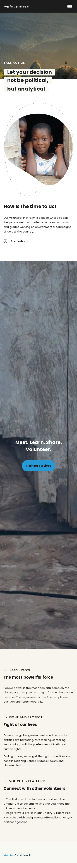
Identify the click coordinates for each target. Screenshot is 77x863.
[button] (69, 6)
